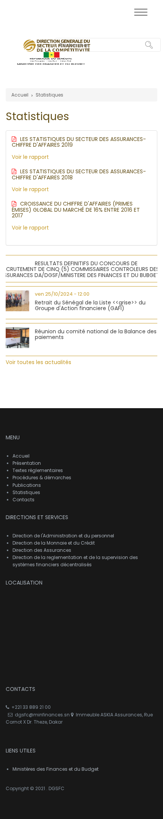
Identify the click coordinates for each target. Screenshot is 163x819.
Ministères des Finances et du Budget (56, 769)
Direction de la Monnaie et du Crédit (54, 543)
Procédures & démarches (42, 477)
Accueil (19, 95)
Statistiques (49, 95)
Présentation (27, 463)
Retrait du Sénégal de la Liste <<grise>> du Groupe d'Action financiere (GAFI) (90, 305)
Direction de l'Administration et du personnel (63, 535)
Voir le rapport (30, 157)
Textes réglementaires (38, 470)
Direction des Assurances (42, 550)
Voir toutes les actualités (38, 362)
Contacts (23, 499)
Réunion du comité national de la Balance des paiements (96, 334)
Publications (27, 485)
